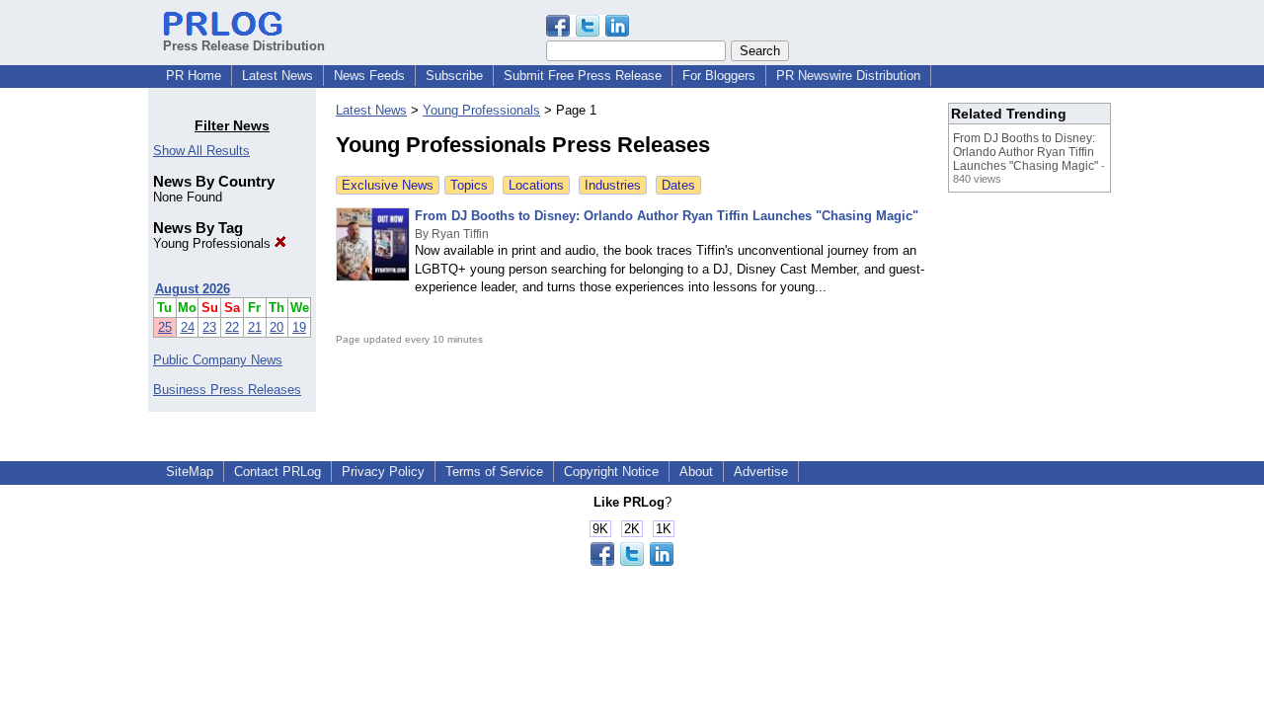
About (696, 471)
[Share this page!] (587, 32)
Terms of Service (494, 471)
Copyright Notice (611, 471)
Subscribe (454, 75)
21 (255, 327)
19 (299, 327)
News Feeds (369, 75)
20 (276, 327)
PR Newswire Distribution (848, 75)
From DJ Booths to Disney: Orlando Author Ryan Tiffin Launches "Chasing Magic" (666, 215)
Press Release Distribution (244, 46)
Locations (536, 185)
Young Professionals (214, 243)
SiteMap (189, 471)
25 (165, 327)
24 (188, 327)
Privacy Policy (383, 471)
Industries (613, 185)
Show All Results (201, 150)
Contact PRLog (277, 471)
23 (209, 327)
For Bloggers (718, 75)
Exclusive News (388, 185)
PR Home (193, 75)
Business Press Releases (227, 389)
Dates (678, 185)
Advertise (761, 471)
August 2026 (192, 288)
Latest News (277, 75)
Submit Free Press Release (583, 75)
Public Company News (217, 360)
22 (232, 327)
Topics (469, 185)
